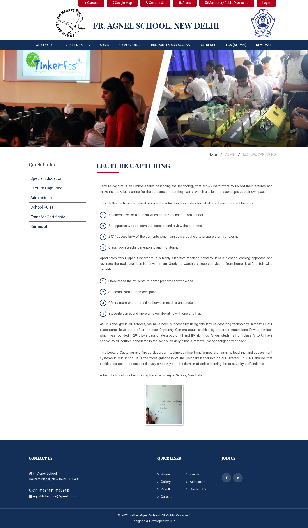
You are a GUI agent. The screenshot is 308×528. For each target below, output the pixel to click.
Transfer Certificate (47, 216)
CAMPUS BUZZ (130, 45)
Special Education (46, 178)
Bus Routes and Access (170, 45)
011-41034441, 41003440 (51, 491)
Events (195, 474)
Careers (166, 497)
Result (165, 489)
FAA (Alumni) (236, 45)
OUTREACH (208, 45)
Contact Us (198, 489)
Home (213, 154)
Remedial (38, 226)
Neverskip (264, 45)
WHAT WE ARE (46, 45)
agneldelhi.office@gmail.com (54, 496)
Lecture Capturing (46, 188)
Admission (197, 482)
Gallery (166, 482)
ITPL (173, 521)
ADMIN (104, 45)
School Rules (42, 207)
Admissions (41, 197)
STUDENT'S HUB (78, 45)
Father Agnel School (145, 515)
